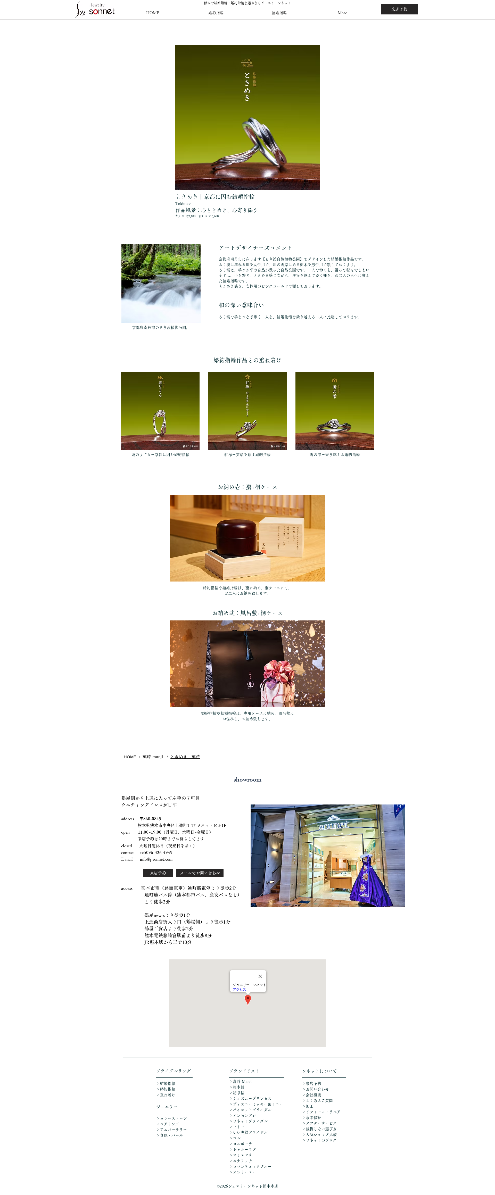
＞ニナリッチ (241, 1161)
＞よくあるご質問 (317, 1100)
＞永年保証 (311, 1117)
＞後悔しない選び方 (319, 1129)
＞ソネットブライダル (248, 1121)
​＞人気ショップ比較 (319, 1134)
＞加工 (308, 1106)
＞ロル (235, 1138)
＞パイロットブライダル (250, 1110)
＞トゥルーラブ (242, 1149)
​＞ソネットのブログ (319, 1140)
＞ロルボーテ (240, 1144)
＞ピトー (236, 1127)
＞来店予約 (311, 1083)
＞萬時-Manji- (241, 1081)
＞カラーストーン (171, 1118)
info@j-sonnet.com (156, 859)
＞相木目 (236, 1087)
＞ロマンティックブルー (250, 1166)
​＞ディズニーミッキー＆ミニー (256, 1104)
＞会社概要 (311, 1095)
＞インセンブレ (242, 1115)
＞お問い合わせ (315, 1089)
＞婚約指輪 (165, 1089)
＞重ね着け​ (165, 1095)
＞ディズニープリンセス (250, 1098)
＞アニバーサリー (171, 1130)
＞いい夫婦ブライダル (248, 1132)
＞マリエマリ (241, 1155)
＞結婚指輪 (165, 1083)
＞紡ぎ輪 (236, 1093)
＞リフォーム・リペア (323, 1112)
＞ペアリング (167, 1124)
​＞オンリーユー (242, 1172)
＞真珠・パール (171, 1135)
